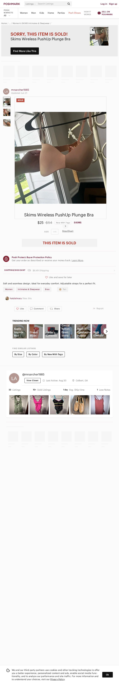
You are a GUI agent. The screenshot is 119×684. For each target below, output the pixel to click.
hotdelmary (16, 298)
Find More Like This (24, 51)
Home (51, 12)
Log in (104, 3)
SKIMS (78, 222)
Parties (61, 12)
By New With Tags (53, 354)
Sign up (113, 3)
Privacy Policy (57, 679)
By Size (18, 354)
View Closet (32, 380)
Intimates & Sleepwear (29, 289)
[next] (65, 226)
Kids (42, 12)
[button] (31, 3)
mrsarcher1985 (20, 89)
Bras (47, 289)
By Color (33, 354)
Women (24, 12)
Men (33, 12)
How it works (87, 13)
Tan (64, 289)
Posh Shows (74, 12)
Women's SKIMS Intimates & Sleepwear (31, 23)
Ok (107, 674)
